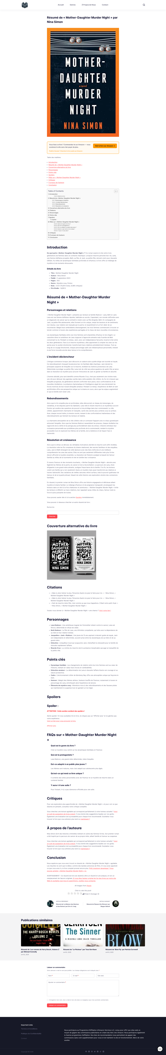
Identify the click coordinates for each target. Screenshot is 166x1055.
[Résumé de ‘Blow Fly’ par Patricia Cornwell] (125, 935)
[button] (51, 726)
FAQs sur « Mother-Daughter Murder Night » (65, 177)
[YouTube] (103, 1051)
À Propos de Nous (89, 5)
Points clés (52, 172)
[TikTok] (100, 1051)
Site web (101, 976)
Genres (73, 5)
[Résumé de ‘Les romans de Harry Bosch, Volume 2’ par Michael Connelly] (40, 935)
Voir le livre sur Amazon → (105, 146)
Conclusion (53, 185)
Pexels (89, 886)
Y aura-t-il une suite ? (63, 230)
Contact (105, 5)
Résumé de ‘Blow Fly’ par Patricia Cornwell (122, 949)
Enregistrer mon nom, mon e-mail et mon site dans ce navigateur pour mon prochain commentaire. (79, 1000)
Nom (50, 976)
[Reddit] (94, 1051)
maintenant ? (85, 819)
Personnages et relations (61, 200)
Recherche (50, 507)
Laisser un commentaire (57, 1005)
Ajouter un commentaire (57, 982)
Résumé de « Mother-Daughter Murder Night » (65, 165)
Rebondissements (60, 204)
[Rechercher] (144, 5)
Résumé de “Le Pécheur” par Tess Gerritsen (80, 949)
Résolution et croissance (62, 206)
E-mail (75, 976)
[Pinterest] (92, 1051)
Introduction (53, 162)
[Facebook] (86, 1051)
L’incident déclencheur (61, 202)
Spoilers (51, 175)
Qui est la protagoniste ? (64, 225)
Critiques (52, 180)
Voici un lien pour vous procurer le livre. (61, 721)
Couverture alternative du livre (60, 167)
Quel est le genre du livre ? (64, 224)
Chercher (52, 516)
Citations (53, 210)
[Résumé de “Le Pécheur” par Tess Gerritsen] (83, 935)
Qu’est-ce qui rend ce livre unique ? (66, 229)
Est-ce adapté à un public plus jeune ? (67, 227)
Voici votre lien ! (105, 610)
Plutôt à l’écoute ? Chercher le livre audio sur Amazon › (66, 151)
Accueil (61, 5)
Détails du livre (61, 196)
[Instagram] (97, 1051)
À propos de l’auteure (56, 183)
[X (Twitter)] (89, 1051)
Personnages (53, 170)
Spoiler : (54, 219)
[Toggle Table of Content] (115, 191)
